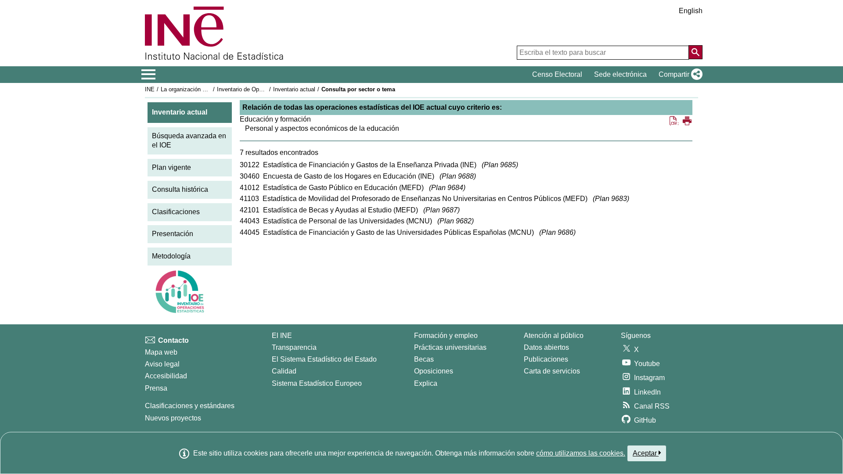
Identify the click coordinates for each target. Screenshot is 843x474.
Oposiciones (433, 371)
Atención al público (554, 335)
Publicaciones (546, 359)
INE (150, 89)
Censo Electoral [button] (557, 74)
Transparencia (294, 347)
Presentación (172, 233)
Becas (424, 359)
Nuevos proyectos (173, 418)
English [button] (690, 10)
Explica (425, 383)
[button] (678, 75)
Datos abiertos (546, 347)
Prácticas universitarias (450, 347)
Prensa (156, 388)
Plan (500, 165)
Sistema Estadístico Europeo (317, 383)
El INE (282, 335)
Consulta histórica (180, 189)
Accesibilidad (166, 376)
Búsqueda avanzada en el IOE (189, 140)
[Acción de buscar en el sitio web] (695, 52)
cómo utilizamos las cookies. (580, 453)
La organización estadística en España (210, 89)
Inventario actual (294, 89)
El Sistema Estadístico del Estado (324, 359)
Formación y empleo (446, 335)
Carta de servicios (552, 371)
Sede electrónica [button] (620, 74)
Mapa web (161, 352)
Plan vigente (171, 167)
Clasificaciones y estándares (189, 405)
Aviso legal (162, 364)
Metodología (171, 256)
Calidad (284, 371)
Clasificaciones (176, 211)
